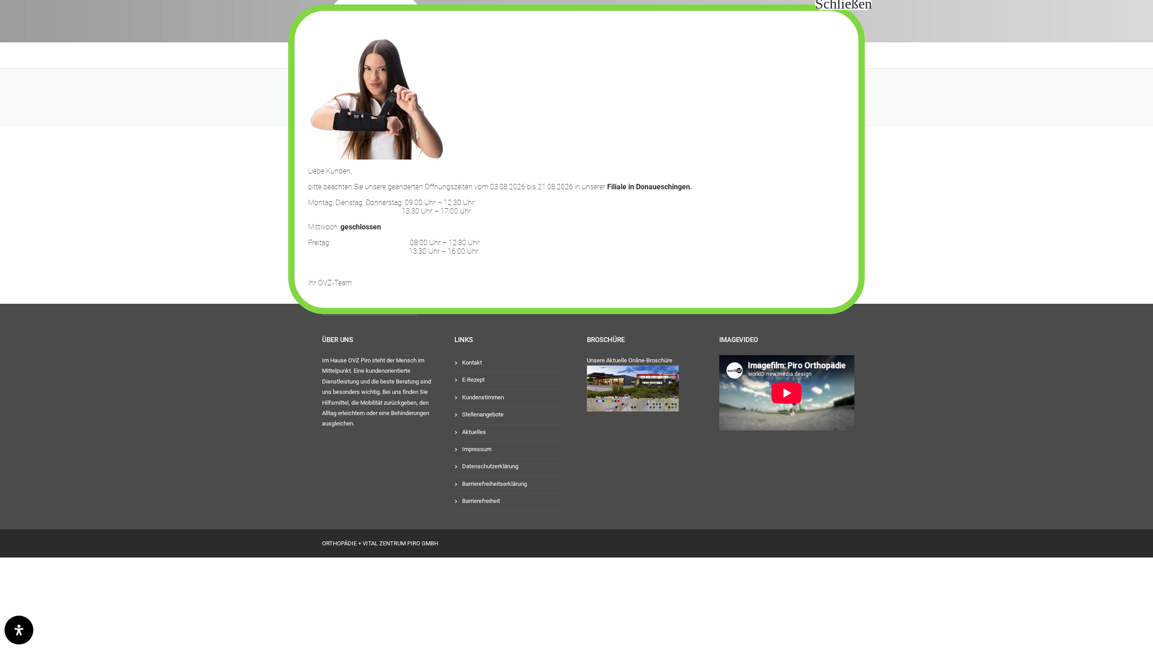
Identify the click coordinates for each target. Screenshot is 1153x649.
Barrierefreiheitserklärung (494, 483)
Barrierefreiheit (481, 501)
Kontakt (472, 362)
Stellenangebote (483, 414)
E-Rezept (473, 379)
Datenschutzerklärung (490, 466)
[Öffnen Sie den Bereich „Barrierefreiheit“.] (19, 630)
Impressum (476, 449)
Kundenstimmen (483, 397)
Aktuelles (474, 432)
